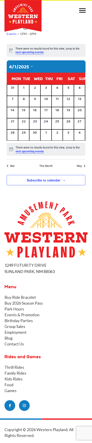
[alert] (46, 149)
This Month (46, 166)
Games (10, 390)
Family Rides (15, 373)
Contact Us (14, 343)
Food (8, 384)
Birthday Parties (18, 320)
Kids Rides (13, 378)
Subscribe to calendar (43, 180)
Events (12, 34)
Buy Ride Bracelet (20, 297)
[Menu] (82, 10)
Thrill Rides (14, 367)
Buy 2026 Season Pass (23, 303)
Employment (15, 332)
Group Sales (14, 326)
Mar (12, 166)
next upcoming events (29, 52)
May (79, 166)
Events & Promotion (22, 314)
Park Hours (14, 308)
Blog (8, 338)
